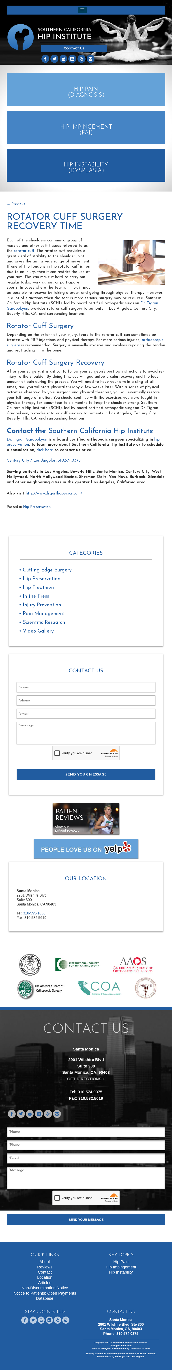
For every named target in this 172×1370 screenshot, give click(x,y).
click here (45, 450)
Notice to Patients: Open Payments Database (44, 1296)
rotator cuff (24, 251)
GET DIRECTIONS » (86, 1079)
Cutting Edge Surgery (47, 570)
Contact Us (74, 48)
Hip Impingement (121, 1267)
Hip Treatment (39, 587)
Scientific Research (44, 622)
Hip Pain (121, 1261)
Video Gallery (38, 631)
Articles (44, 1283)
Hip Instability (121, 1272)
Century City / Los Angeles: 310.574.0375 (44, 461)
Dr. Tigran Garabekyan (27, 440)
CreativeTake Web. (140, 1348)
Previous (16, 204)
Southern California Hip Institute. (130, 1342)
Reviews (44, 1267)
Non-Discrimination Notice (45, 1288)
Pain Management (44, 613)
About (44, 1261)
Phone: (120, 1334)
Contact (45, 1272)
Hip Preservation (37, 507)
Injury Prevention (42, 605)
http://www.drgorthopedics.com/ (54, 494)
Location (44, 1277)
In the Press (36, 596)
